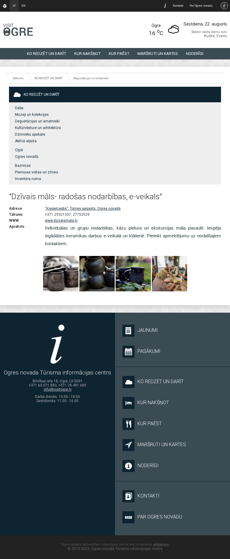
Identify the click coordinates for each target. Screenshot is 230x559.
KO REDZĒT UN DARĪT (46, 53)
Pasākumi (149, 351)
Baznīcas (23, 166)
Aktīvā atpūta (26, 141)
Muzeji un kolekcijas (32, 115)
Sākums (18, 78)
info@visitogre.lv (58, 389)
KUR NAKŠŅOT (87, 53)
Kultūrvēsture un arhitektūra (38, 128)
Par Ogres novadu (201, 5)
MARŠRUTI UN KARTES (157, 53)
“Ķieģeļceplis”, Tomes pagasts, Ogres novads (83, 208)
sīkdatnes (161, 544)
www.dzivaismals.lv (61, 220)
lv (14, 5)
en (23, 5)
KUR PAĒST (119, 53)
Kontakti (178, 5)
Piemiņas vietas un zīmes (36, 172)
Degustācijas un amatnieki (91, 78)
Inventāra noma (28, 179)
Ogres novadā (26, 157)
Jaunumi (147, 330)
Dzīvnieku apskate (30, 134)
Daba (19, 108)
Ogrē (19, 150)
